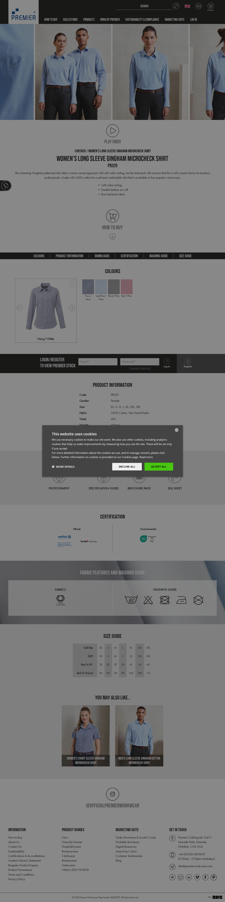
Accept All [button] (158, 466)
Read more (146, 457)
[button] (63, 467)
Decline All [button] (127, 466)
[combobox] (176, 430)
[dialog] (112, 451)
